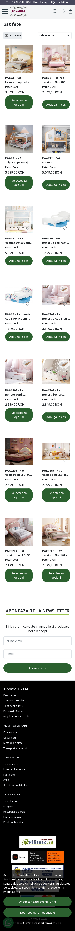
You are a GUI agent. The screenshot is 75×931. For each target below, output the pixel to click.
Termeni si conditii (13, 700)
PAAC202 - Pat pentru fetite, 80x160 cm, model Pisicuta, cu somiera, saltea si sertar (55, 393)
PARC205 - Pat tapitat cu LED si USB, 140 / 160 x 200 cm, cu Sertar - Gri (55, 473)
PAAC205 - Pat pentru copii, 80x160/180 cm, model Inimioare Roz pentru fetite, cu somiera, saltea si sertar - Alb (18, 393)
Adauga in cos (56, 104)
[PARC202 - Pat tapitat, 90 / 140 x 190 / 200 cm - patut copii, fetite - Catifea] (56, 532)
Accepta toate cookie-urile (37, 901)
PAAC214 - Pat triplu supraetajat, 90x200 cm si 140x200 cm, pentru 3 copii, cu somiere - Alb (18, 160)
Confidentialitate (13, 706)
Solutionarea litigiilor (15, 785)
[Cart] (70, 11)
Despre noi (9, 695)
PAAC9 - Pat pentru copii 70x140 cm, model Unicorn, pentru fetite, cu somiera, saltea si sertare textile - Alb (18, 317)
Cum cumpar (10, 732)
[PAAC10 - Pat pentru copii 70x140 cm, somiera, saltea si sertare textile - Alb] (56, 219)
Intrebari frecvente (14, 769)
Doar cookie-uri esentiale (37, 912)
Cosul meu (9, 737)
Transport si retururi (15, 748)
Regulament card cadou (17, 716)
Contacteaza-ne (12, 764)
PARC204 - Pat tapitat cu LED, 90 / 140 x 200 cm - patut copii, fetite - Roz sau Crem (18, 553)
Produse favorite (13, 822)
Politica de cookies (40, 883)
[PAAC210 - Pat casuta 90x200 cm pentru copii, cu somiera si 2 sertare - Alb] (19, 219)
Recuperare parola (14, 811)
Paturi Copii (11, 86)
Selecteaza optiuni (19, 102)
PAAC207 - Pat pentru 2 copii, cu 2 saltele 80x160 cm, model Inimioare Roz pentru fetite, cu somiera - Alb (55, 317)
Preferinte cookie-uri (37, 923)
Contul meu (10, 801)
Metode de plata (13, 743)
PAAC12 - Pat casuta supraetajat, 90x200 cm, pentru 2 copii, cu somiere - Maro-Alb (55, 160)
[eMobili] (19, 12)
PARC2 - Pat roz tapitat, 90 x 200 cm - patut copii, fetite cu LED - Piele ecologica (54, 80)
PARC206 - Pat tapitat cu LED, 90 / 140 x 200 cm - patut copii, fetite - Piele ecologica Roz (18, 473)
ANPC (6, 780)
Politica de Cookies (14, 711)
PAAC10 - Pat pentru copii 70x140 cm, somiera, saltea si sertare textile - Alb (56, 241)
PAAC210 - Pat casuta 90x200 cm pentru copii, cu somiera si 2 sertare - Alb (17, 241)
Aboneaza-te (38, 668)
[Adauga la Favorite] (28, 68)
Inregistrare (10, 806)
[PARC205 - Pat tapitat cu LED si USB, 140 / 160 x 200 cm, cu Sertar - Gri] (56, 451)
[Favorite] (63, 11)
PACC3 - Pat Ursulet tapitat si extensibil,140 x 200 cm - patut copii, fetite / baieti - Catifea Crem (18, 80)
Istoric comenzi (12, 817)
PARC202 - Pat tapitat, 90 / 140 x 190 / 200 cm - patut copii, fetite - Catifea (55, 553)
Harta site (9, 774)
